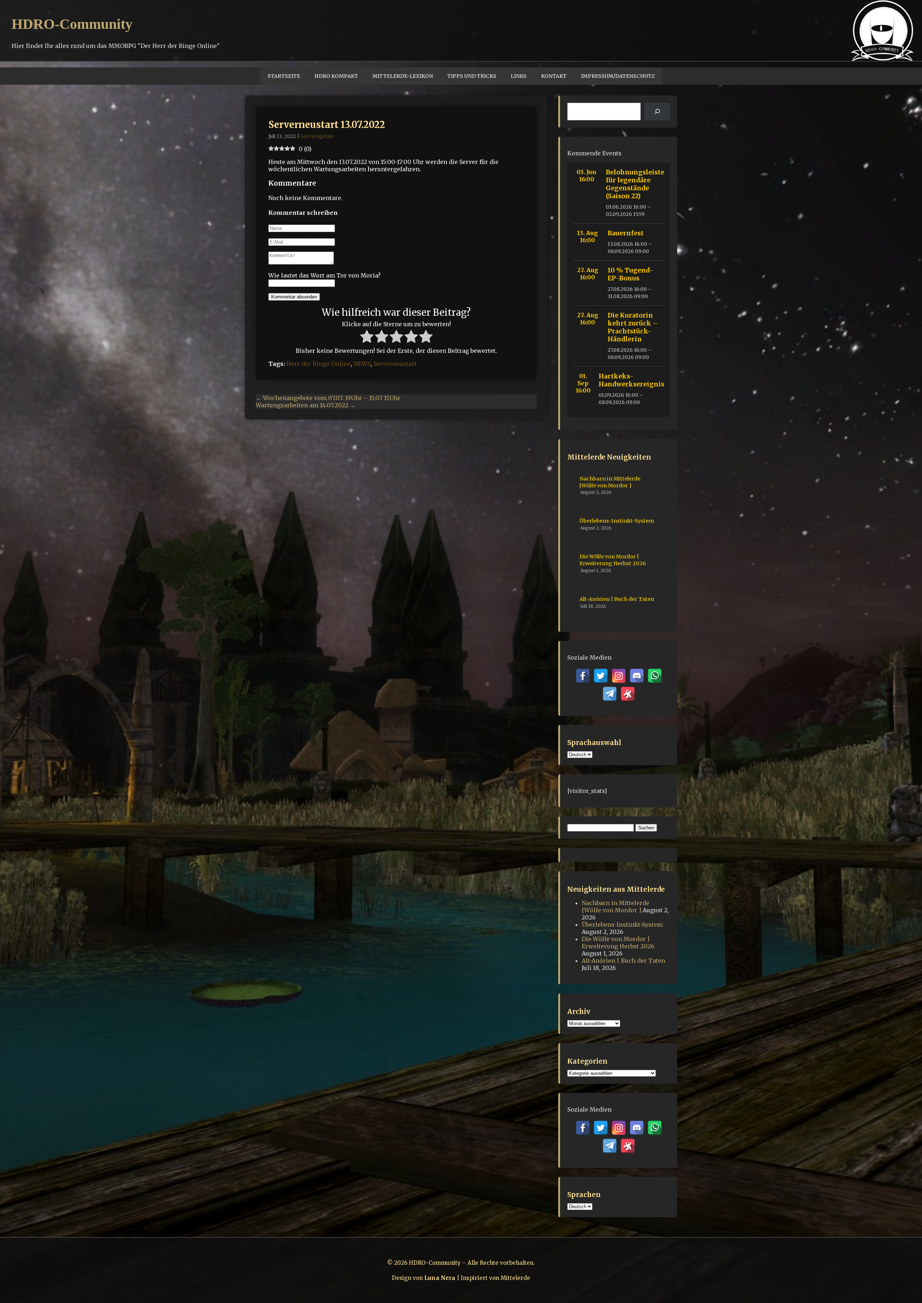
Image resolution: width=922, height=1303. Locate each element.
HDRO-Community (72, 24)
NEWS (362, 363)
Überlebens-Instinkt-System (616, 521)
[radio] (366, 337)
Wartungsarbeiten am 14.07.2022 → (305, 405)
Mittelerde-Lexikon (402, 76)
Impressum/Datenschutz (618, 76)
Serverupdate (317, 136)
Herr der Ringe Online (318, 363)
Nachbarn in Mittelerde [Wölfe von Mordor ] (609, 482)
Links (519, 76)
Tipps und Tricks (471, 76)
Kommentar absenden (294, 297)
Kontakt (554, 76)
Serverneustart (395, 363)
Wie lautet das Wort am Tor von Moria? (324, 275)
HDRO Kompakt (336, 76)
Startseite (284, 76)
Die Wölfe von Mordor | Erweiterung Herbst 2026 (612, 560)
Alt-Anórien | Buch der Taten (616, 599)
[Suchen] (657, 111)
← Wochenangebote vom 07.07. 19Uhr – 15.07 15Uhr (328, 398)
